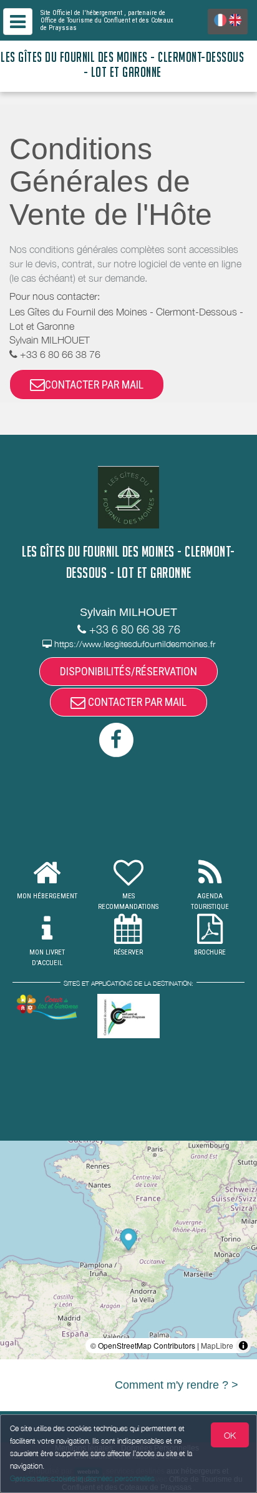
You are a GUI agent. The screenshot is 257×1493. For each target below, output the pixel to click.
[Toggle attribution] (243, 1345)
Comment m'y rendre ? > (176, 1385)
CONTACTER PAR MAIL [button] (94, 384)
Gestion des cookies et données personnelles (82, 1478)
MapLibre (217, 1345)
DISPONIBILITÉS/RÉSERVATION (128, 671)
